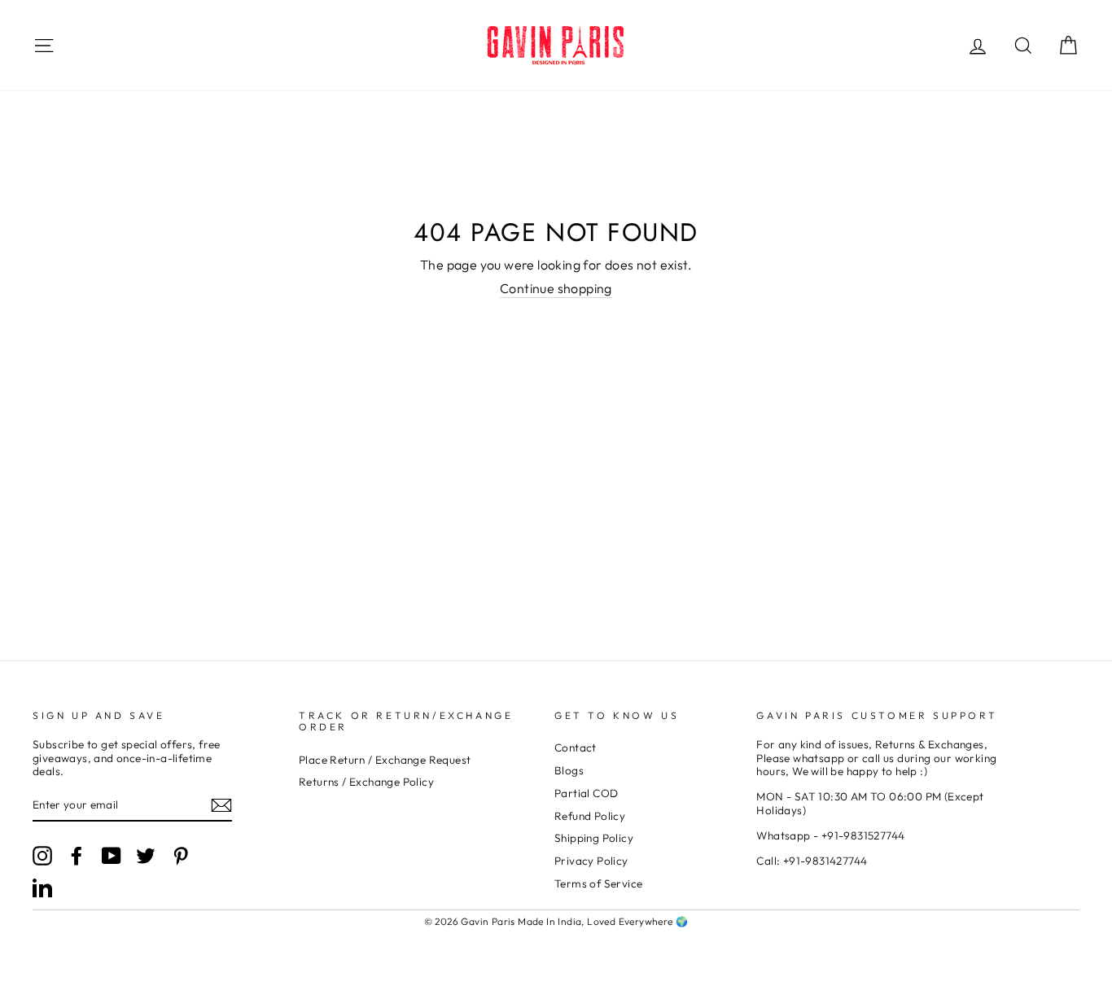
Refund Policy (589, 816)
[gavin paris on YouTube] (111, 856)
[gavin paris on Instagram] (42, 856)
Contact (575, 747)
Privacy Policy (591, 860)
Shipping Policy (593, 838)
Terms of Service (598, 883)
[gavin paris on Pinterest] (180, 856)
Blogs (569, 770)
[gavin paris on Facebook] (76, 856)
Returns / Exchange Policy (366, 781)
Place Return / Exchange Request (385, 759)
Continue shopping (556, 288)
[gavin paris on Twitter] (145, 856)
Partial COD (586, 793)
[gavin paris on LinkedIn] (42, 887)
